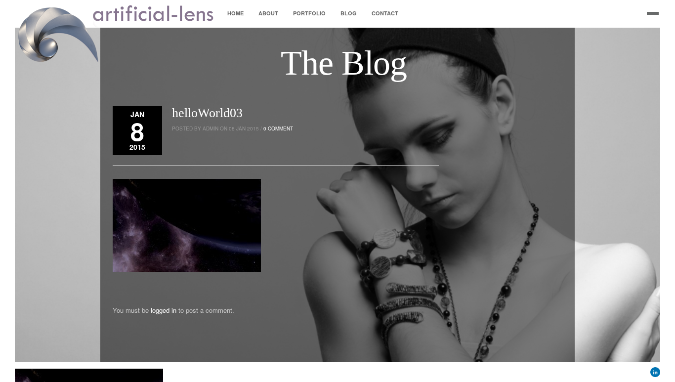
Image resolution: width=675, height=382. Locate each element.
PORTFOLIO (309, 13)
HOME (235, 13)
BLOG (348, 13)
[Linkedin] (655, 374)
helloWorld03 (207, 113)
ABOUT (268, 13)
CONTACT (385, 13)
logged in (163, 310)
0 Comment (278, 128)
